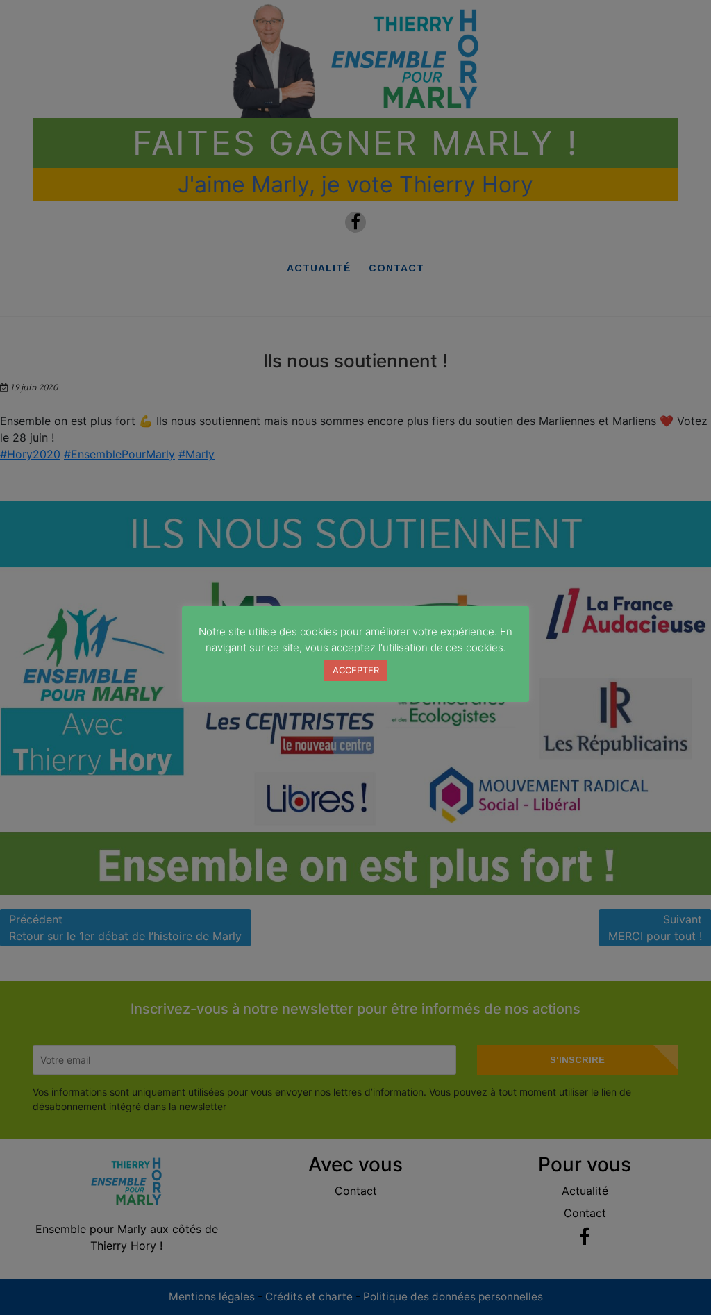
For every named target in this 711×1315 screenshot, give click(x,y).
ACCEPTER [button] (356, 670)
